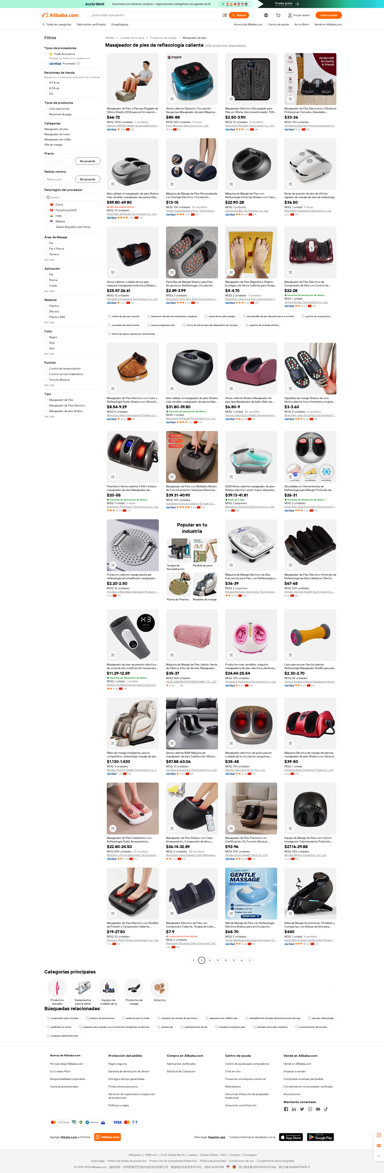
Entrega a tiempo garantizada (126, 1079)
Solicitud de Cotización (181, 1071)
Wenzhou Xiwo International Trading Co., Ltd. (133, 415)
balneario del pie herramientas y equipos (174, 316)
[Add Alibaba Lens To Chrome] (107, 1137)
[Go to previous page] (193, 960)
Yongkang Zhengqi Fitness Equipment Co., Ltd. (310, 125)
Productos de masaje (163, 37)
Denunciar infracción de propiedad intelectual (246, 1096)
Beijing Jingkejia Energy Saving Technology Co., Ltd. (133, 684)
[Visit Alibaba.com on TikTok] (326, 1109)
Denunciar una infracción (241, 1105)
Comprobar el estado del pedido (303, 1079)
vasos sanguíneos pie (163, 325)
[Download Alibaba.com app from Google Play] (320, 1137)
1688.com (151, 1154)
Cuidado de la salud (132, 37)
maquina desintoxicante (64, 1035)
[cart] (279, 15)
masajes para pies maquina (272, 1027)
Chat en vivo (233, 1071)
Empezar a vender (295, 1071)
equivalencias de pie (196, 1027)
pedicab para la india (137, 1018)
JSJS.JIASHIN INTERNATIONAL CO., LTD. (191, 681)
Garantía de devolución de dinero (128, 1071)
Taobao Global (208, 1154)
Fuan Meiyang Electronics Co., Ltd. (187, 125)
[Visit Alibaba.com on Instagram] (310, 1109)
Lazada (192, 1154)
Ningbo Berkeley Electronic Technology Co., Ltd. (251, 591)
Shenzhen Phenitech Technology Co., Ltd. (133, 506)
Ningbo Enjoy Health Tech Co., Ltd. (246, 855)
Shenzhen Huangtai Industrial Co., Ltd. (307, 210)
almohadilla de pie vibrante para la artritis (270, 316)
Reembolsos (233, 1086)
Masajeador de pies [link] (195, 37)
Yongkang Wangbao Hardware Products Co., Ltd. (133, 591)
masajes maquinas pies (232, 1027)
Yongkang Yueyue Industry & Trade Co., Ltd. (192, 503)
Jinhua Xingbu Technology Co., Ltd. (247, 210)
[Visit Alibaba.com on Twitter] (302, 1109)
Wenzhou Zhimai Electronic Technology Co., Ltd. (133, 855)
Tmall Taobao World (172, 1154)
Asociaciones (292, 1094)
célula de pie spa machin (126, 316)
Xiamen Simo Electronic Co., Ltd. (245, 770)
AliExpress (135, 1154)
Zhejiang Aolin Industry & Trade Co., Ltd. (308, 770)
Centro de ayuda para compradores (247, 1063)
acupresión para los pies (64, 1018)
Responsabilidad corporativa (67, 1079)
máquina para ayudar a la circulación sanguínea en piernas (116, 1027)
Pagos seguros (117, 1063)
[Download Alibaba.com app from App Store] (291, 1137)
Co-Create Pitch (60, 1071)
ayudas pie (167, 1027)
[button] (224, 15)
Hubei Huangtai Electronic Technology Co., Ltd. (192, 210)
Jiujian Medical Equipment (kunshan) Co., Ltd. (251, 940)
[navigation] (72, 499)
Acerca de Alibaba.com (65, 1055)
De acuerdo (87, 161)
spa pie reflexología (323, 1018)
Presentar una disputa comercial (245, 1079)
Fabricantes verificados (181, 1063)
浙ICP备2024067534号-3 (294, 1167)
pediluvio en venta (61, 1027)
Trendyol (234, 1154)
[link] (379, 1135)
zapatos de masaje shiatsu (264, 325)
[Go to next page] (249, 960)
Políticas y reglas (118, 1105)
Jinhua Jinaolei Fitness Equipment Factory (310, 681)
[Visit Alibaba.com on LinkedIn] (294, 1109)
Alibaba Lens (69, 1137)
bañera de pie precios (102, 1018)
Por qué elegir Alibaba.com (66, 1063)
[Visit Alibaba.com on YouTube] (318, 1109)
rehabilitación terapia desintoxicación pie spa (274, 1018)
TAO (223, 1154)
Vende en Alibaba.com (297, 1063)
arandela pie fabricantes (125, 325)
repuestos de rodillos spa (223, 1018)
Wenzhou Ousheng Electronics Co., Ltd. (249, 506)
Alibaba (109, 37)
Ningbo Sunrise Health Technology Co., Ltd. (310, 591)
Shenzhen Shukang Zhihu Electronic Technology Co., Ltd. (192, 943)
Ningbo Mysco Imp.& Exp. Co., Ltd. (305, 855)
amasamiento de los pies (313, 1027)
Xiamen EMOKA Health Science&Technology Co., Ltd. (133, 125)
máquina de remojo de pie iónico (179, 1018)
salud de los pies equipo (222, 316)
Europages (250, 1154)
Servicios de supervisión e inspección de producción (131, 1096)
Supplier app (216, 1137)
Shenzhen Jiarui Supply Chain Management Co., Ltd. (192, 855)
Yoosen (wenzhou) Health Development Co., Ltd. (251, 415)
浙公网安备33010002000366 (257, 1167)
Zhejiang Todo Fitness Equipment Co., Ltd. (133, 940)
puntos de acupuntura (318, 316)
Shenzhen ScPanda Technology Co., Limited (133, 214)
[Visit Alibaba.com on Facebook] (286, 1109)
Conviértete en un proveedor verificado (308, 1086)
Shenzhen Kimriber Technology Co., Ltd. (249, 125)
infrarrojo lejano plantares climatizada (133, 334)
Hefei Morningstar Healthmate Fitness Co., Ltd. (310, 940)
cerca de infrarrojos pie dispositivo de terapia (212, 325)
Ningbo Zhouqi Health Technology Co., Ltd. (133, 770)
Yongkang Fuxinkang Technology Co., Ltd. (132, 299)
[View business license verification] (228, 1167)
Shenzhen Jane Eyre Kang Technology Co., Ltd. (192, 299)
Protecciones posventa (123, 1086)
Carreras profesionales (64, 1086)
